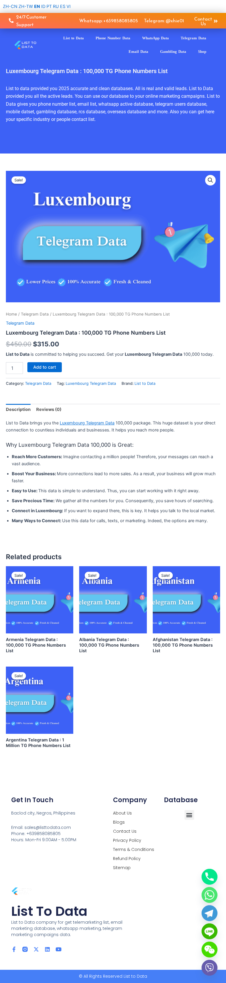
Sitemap (122, 868)
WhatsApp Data (155, 38)
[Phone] (209, 877)
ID (43, 6)
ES (62, 6)
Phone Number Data (113, 38)
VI (69, 6)
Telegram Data (193, 38)
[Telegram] (209, 913)
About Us (122, 813)
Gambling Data (173, 51)
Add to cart (44, 367)
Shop (202, 51)
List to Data (73, 38)
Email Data (138, 51)
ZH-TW (26, 6)
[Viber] (209, 968)
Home (11, 314)
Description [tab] (18, 409)
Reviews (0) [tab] (49, 409)
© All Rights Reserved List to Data (113, 976)
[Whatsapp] (209, 895)
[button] (210, 180)
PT (49, 6)
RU (56, 6)
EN (37, 6)
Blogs (119, 822)
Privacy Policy (127, 840)
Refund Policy (127, 858)
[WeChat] (209, 949)
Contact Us (125, 831)
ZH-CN (10, 6)
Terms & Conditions (133, 849)
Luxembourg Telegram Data (91, 383)
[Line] (209, 931)
